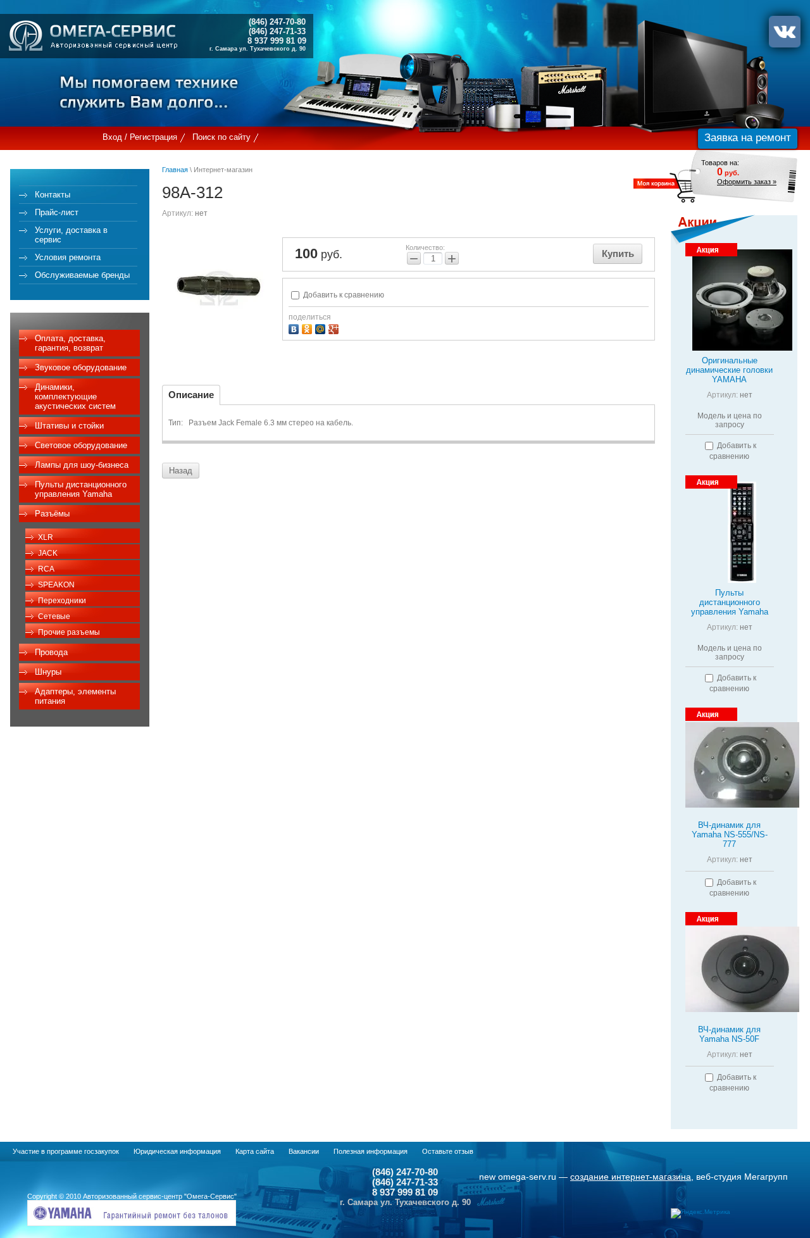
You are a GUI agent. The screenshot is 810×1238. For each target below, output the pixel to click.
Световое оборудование (81, 445)
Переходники (62, 600)
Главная (175, 169)
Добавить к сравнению (342, 295)
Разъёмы (52, 513)
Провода (51, 652)
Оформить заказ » (746, 181)
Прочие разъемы (69, 632)
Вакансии (304, 1151)
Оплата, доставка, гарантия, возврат (70, 343)
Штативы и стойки (69, 425)
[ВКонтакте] (295, 327)
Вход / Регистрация (140, 137)
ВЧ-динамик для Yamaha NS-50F (729, 1034)
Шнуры (48, 672)
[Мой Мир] (321, 327)
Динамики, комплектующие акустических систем (75, 396)
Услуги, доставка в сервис (71, 234)
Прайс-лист (56, 212)
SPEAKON (56, 584)
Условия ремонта (68, 257)
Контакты (52, 194)
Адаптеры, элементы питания (75, 696)
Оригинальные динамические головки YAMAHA (729, 370)
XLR (45, 537)
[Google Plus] (335, 327)
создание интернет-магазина (630, 1177)
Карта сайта (254, 1151)
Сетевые (54, 616)
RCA (46, 569)
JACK (48, 553)
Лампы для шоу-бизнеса (81, 465)
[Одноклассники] (308, 327)
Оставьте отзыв (447, 1151)
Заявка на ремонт (747, 138)
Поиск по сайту (221, 137)
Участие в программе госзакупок (66, 1151)
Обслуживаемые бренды (82, 275)
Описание (191, 394)
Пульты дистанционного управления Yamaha (81, 489)
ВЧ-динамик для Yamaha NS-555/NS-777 (730, 834)
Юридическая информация (177, 1151)
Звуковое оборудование (81, 367)
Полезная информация (370, 1151)
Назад (180, 470)
